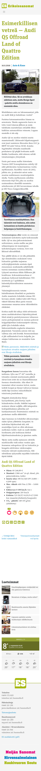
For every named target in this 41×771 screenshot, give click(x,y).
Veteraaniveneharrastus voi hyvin (30, 537)
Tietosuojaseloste (9, 712)
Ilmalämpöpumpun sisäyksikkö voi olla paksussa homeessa (25, 589)
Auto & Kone (19, 66)
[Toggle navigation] (4, 12)
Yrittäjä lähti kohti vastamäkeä (9, 537)
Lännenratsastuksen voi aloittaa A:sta (24, 628)
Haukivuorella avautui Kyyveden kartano (24, 608)
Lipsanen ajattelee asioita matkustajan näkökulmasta (22, 618)
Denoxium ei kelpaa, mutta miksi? (25, 597)
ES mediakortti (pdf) (11, 737)
